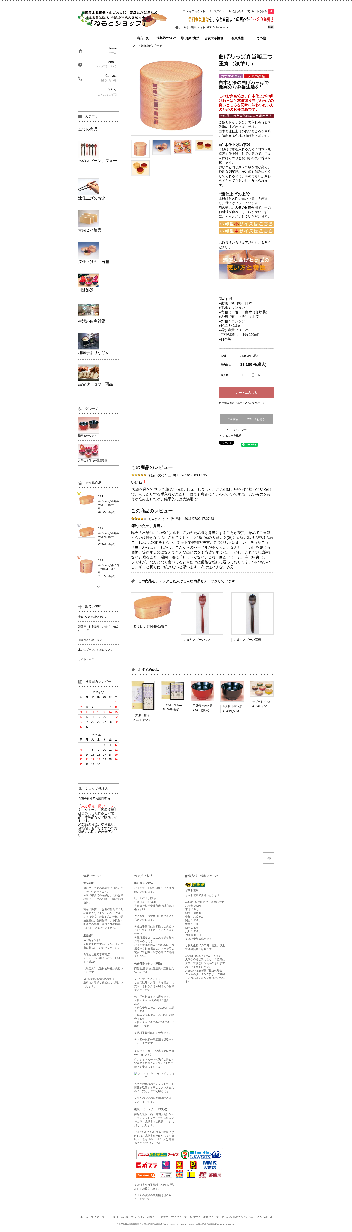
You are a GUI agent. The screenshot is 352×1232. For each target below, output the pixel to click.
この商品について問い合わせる (246, 419)
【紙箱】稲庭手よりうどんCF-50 (182, 704)
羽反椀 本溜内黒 (232, 706)
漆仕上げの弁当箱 (151, 45)
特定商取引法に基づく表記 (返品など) (241, 402)
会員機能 (237, 38)
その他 (261, 38)
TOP (134, 45)
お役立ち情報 (214, 38)
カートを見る (261, 11)
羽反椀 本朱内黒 (202, 705)
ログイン (218, 11)
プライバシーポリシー (144, 1217)
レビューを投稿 (232, 435)
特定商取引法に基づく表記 (238, 1217)
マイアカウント (196, 11)
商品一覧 (143, 38)
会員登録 (237, 11)
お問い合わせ (120, 1217)
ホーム (84, 1217)
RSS (259, 1217)
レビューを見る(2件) (235, 429)
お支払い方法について (174, 1217)
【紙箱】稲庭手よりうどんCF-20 (152, 715)
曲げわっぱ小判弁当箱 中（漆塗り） (158, 626)
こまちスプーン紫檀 (247, 639)
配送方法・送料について (204, 1217)
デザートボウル (261, 701)
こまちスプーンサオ (197, 639)
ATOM (268, 1217)
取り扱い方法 (190, 38)
